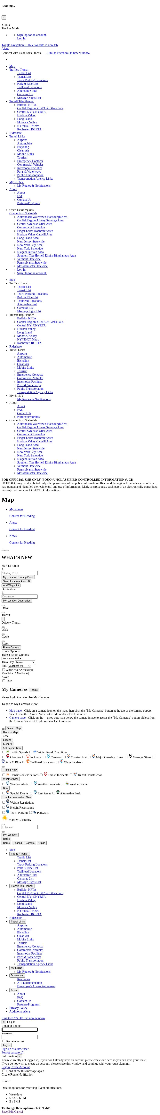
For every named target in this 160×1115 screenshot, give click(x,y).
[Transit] (3, 612)
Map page (15, 710)
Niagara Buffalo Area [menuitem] (30, 252)
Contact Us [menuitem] (24, 199)
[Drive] (3, 605)
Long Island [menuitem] (24, 118)
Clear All (7, 743)
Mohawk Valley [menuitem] (27, 122)
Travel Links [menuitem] (17, 136)
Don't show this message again (25, 1071)
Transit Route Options (15, 654)
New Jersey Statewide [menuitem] (30, 241)
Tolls (8, 681)
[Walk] (3, 627)
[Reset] (3, 641)
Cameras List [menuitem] (25, 94)
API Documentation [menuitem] (29, 982)
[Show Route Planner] (3, 729)
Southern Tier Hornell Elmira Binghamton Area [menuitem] (46, 255)
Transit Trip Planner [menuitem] (21, 101)
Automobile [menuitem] (24, 143)
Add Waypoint (11, 585)
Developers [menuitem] (17, 975)
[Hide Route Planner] (7, 550)
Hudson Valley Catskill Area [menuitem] (34, 234)
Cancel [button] (18, 1111)
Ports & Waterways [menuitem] (29, 171)
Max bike (7, 673)
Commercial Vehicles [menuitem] (30, 164)
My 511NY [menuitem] (16, 182)
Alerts (5, 48)
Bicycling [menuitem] (23, 147)
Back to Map (10, 732)
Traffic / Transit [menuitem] (18, 69)
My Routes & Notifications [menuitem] (34, 185)
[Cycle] (3, 634)
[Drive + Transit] (3, 619)
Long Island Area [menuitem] (28, 238)
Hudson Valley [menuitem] (26, 115)
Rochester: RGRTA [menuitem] (29, 129)
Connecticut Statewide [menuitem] (31, 227)
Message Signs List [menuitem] (29, 97)
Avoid (5, 677)
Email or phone (11, 1025)
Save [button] (5, 1111)
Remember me (15, 1041)
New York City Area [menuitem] (30, 245)
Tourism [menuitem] (22, 157)
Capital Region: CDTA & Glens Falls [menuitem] (40, 108)
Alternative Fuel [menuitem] (27, 90)
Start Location (10, 565)
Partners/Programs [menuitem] (28, 203)
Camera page (17, 717)
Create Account (20, 1067)
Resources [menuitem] (23, 979)
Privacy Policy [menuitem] (18, 1008)
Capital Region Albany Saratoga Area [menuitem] (40, 220)
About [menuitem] (13, 189)
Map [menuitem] (12, 66)
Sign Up (32, 35)
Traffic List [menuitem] (24, 73)
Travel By (8, 662)
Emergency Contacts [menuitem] (30, 161)
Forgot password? (13, 1052)
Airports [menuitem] (22, 140)
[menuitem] (87, 35)
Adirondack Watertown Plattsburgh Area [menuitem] (42, 216)
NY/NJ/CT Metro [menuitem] (28, 125)
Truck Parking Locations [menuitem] (32, 80)
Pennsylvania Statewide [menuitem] (31, 262)
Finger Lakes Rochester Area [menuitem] (35, 231)
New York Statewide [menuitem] (30, 248)
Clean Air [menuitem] (23, 150)
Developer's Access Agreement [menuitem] (36, 986)
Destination (9, 589)
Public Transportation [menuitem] (30, 175)
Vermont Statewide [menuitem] (29, 259)
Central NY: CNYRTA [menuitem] (31, 111)
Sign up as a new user (15, 1049)
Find (4, 665)
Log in (6, 1067)
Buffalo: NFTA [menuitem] (26, 104)
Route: (6, 1081)
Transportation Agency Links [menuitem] (35, 178)
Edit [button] (10, 1111)
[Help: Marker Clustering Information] (3, 766)
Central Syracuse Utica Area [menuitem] (34, 223)
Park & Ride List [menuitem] (27, 83)
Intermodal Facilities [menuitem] (29, 168)
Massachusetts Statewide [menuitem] (32, 266)
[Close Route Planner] (3, 550)
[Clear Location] (3, 831)
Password (7, 1033)
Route (6, 838)
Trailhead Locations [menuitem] (29, 87)
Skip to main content (14, 21)
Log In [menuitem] (21, 38)
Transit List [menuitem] (24, 76)
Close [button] (5, 736)
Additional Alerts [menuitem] (19, 1011)
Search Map (14, 728)
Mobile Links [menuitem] (25, 154)
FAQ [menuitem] (20, 196)
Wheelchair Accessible (19, 669)
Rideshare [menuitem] (15, 133)
